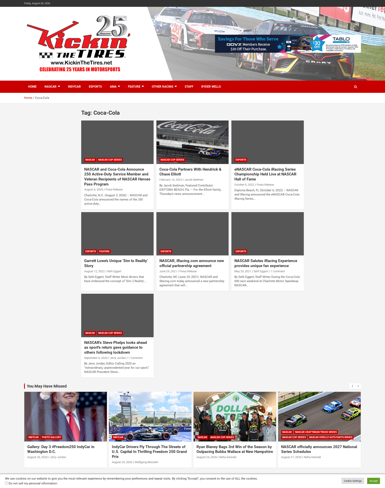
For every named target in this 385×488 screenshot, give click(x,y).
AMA (113, 86)
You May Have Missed (47, 386)
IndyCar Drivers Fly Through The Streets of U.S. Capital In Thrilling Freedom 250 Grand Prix (149, 451)
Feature (134, 86)
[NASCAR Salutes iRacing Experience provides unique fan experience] (267, 234)
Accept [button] (374, 480)
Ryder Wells (211, 86)
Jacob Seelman (194, 179)
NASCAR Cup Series (110, 159)
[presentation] (352, 386)
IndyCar (74, 86)
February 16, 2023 (170, 179)
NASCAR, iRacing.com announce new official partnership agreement (191, 263)
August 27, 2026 (291, 457)
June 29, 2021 (168, 271)
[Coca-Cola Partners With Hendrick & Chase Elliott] (192, 142)
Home (32, 86)
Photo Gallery (51, 437)
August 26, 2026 (37, 457)
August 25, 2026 (122, 462)
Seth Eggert (114, 271)
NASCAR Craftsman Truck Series (316, 432)
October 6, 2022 (244, 184)
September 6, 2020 (95, 357)
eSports (95, 86)
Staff (189, 86)
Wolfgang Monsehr (146, 462)
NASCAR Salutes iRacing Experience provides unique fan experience (265, 263)
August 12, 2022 (94, 271)
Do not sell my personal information (33, 483)
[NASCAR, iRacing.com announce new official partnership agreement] (192, 234)
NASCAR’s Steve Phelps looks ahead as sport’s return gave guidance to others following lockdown (115, 347)
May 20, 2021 (242, 271)
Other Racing (162, 86)
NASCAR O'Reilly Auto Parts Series (330, 437)
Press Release (114, 189)
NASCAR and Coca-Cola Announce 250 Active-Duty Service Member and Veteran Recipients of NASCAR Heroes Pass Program (117, 176)
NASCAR (51, 86)
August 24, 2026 (207, 457)
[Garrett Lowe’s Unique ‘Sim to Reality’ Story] (117, 234)
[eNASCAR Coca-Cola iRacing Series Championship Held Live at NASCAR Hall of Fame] (267, 142)
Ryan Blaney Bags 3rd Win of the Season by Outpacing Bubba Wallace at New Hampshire (235, 449)
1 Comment (278, 271)
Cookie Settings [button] (353, 480)
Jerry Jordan (118, 357)
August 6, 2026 (93, 189)
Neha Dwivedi (227, 457)
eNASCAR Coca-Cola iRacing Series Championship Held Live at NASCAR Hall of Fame (265, 174)
